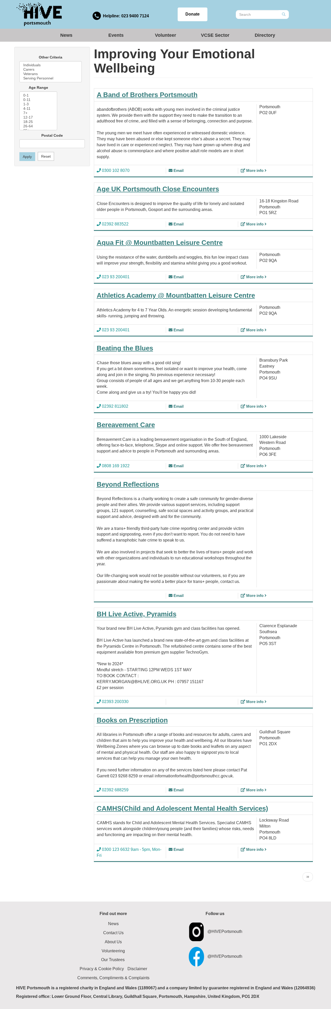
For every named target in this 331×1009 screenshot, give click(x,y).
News (66, 35)
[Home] (39, 14)
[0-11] (38, 100)
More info (255, 170)
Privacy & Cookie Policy (102, 969)
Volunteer (165, 35)
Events (116, 35)
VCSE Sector (215, 35)
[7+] (38, 113)
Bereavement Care (126, 425)
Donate (192, 14)
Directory (265, 35)
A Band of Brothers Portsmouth (147, 95)
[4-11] (38, 108)
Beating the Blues (125, 348)
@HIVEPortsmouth (224, 931)
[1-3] (38, 104)
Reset (46, 156)
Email (178, 170)
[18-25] (38, 122)
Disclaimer (137, 969)
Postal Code (52, 135)
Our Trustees (113, 959)
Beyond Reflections (128, 484)
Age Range (38, 87)
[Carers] (50, 69)
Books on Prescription (132, 720)
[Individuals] (50, 65)
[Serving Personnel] (50, 78)
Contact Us (113, 933)
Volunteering (113, 951)
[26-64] (38, 126)
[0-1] (38, 95)
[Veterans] (50, 74)
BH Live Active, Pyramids (136, 614)
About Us (113, 942)
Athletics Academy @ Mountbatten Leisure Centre (176, 295)
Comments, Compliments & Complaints (113, 978)
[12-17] (38, 117)
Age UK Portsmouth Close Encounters (158, 189)
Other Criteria (50, 57)
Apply (27, 157)
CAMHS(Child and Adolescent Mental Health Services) (182, 808)
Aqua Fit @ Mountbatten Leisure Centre (160, 242)
